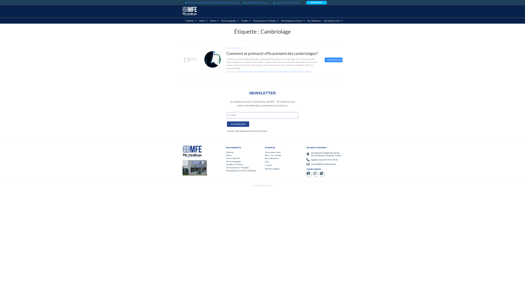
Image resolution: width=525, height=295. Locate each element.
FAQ (267, 162)
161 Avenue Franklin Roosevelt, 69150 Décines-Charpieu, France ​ (214, 3)
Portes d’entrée (233, 158)
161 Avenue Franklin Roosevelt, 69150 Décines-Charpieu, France (326, 154)
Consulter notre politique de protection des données (247, 131)
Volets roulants (297, 71)
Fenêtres (250, 71)
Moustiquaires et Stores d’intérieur (241, 170)
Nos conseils (236, 48)
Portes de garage (233, 161)
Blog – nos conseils (273, 155)
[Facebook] (309, 174)
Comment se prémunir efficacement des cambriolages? (272, 53)
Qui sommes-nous (273, 152)
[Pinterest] (322, 174)
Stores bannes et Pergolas (237, 167)
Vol (275, 71)
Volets (229, 155)
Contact (268, 165)
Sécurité (270, 71)
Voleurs (308, 71)
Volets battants (284, 71)
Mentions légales (272, 169)
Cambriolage (241, 71)
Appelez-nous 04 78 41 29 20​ (288, 3)
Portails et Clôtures (234, 164)
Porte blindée (260, 71)
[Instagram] (315, 174)
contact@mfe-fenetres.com (257, 3)
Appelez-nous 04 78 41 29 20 (324, 159)
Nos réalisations (272, 158)
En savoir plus (334, 60)
